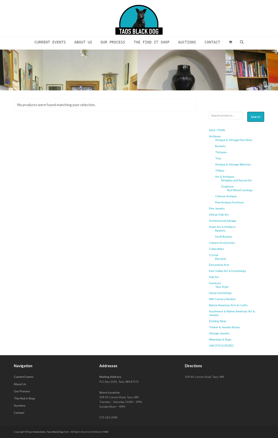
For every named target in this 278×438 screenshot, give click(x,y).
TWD (105, 431)
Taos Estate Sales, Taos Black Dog (45, 431)
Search (255, 117)
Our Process (22, 391)
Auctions (19, 405)
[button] (230, 42)
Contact (19, 412)
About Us (20, 384)
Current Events (24, 376)
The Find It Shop (24, 398)
